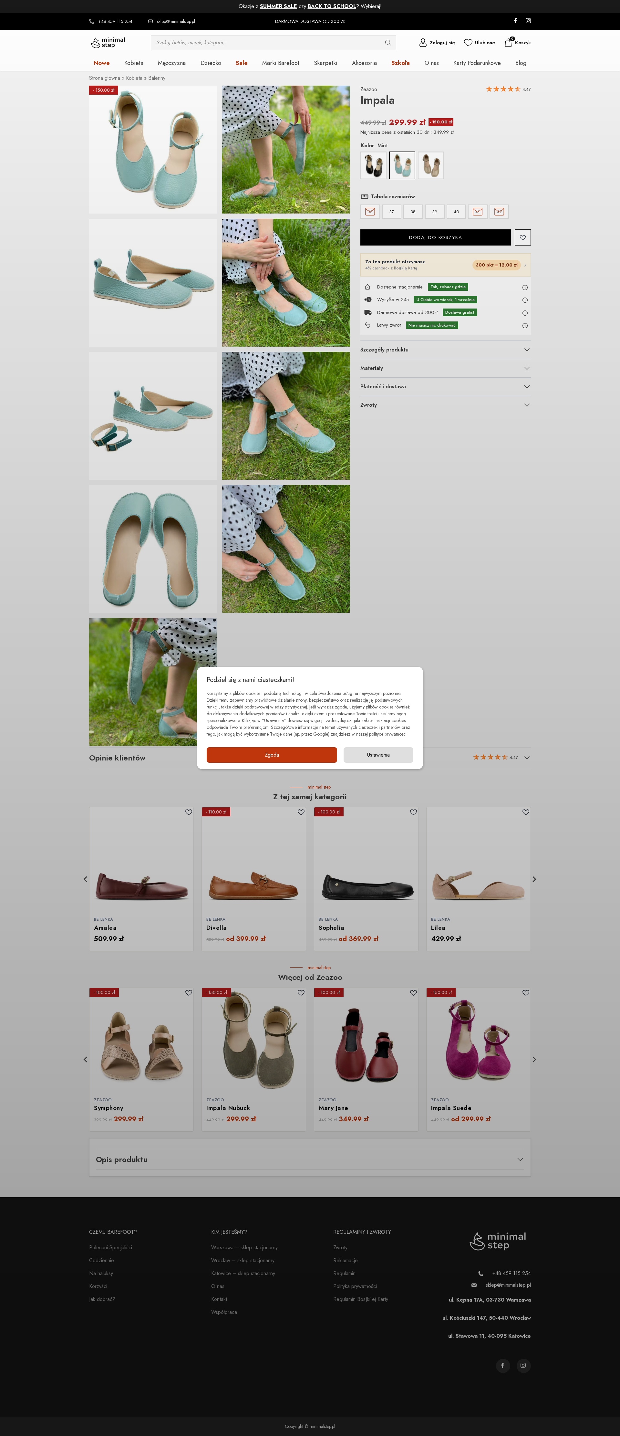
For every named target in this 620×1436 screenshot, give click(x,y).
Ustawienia (378, 755)
